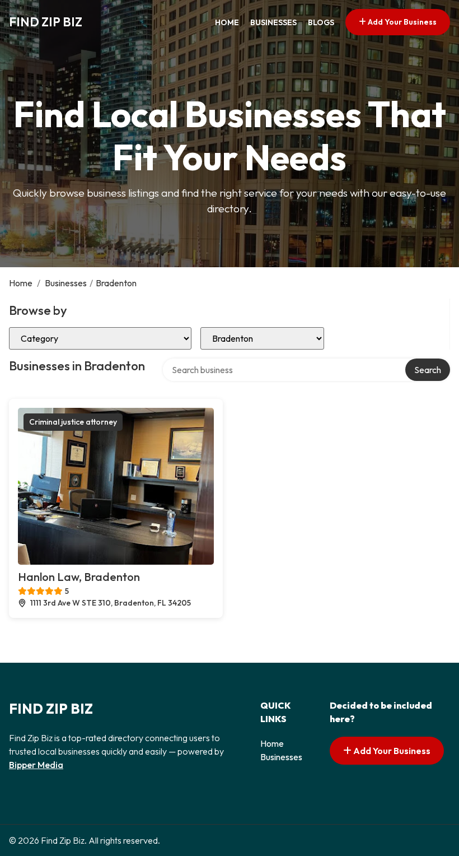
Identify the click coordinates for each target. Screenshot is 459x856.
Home (227, 22)
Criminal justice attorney (73, 422)
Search (427, 369)
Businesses (273, 22)
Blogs (321, 22)
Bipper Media (36, 764)
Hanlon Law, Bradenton (79, 577)
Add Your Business (401, 22)
